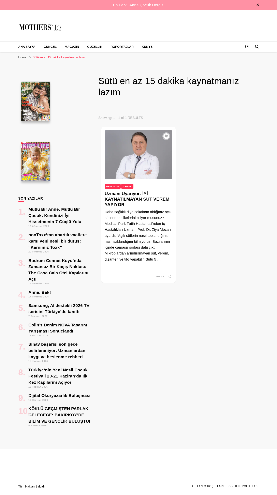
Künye (147, 46)
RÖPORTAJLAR (122, 46)
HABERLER (112, 186)
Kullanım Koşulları (207, 486)
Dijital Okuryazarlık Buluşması (59, 395)
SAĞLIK (127, 186)
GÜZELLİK (94, 46)
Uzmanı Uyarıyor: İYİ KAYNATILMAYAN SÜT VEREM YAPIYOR (137, 199)
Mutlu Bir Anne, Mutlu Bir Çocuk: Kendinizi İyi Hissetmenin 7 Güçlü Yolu (54, 215)
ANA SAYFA (26, 46)
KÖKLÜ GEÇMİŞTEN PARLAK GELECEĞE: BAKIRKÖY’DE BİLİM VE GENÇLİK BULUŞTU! (59, 414)
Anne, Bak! (39, 292)
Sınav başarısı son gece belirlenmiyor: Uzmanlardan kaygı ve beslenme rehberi (56, 350)
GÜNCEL (50, 46)
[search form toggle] (257, 46)
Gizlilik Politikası (244, 486)
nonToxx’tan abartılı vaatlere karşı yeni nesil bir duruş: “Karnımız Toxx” (57, 240)
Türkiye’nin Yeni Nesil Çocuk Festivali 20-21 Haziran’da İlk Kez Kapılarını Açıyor (58, 376)
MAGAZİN (72, 46)
